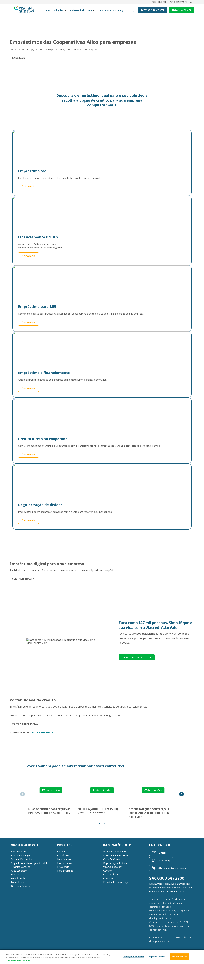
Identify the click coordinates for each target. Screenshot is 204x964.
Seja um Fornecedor (21, 859)
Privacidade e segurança (115, 882)
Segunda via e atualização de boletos (30, 863)
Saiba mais (18, 57)
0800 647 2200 (170, 878)
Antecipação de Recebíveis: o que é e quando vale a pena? (101, 810)
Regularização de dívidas (116, 863)
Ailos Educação (19, 870)
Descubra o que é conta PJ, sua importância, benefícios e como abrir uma (150, 813)
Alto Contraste (178, 2)
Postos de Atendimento (115, 855)
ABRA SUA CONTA (182, 10)
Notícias (15, 874)
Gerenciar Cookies (20, 886)
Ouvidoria (108, 878)
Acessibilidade (159, 2)
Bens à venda (18, 878)
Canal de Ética (110, 874)
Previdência (63, 866)
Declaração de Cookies (18, 960)
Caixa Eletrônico (111, 859)
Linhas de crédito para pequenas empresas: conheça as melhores (48, 811)
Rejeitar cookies (157, 956)
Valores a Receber (112, 866)
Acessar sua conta (152, 10)
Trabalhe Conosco (20, 866)
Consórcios (63, 855)
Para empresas (65, 870)
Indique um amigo (20, 855)
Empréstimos (64, 859)
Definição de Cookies (133, 956)
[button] (22, 794)
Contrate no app (23, 578)
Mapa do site (18, 882)
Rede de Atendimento (114, 851)
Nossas (54, 10)
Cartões (61, 851)
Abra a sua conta (42, 732)
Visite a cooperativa (25, 723)
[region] (102, 957)
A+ (191, 2)
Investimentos (64, 863)
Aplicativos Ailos (19, 851)
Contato (107, 870)
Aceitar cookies (179, 956)
